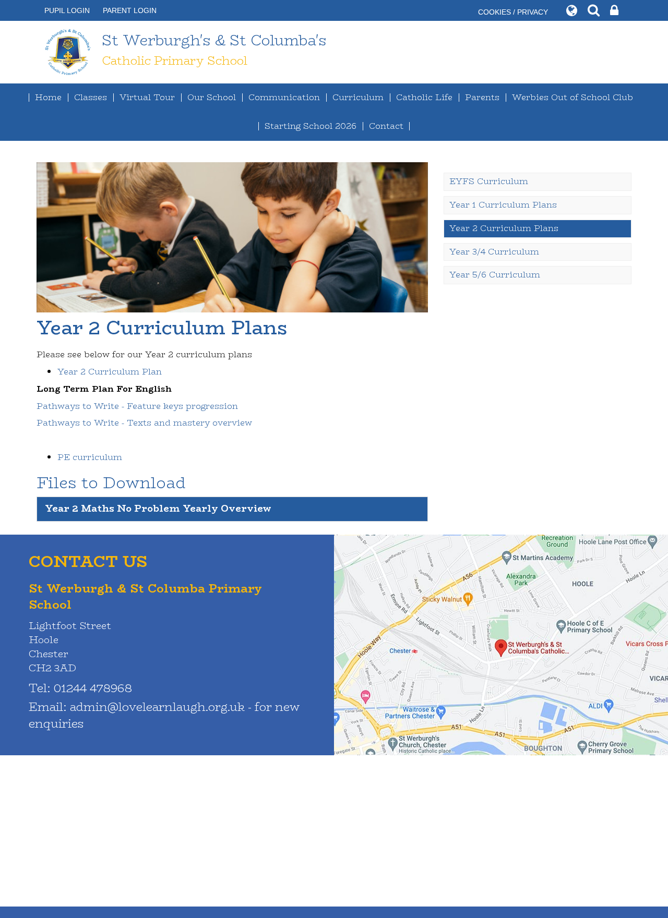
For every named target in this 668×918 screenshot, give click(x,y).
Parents (482, 97)
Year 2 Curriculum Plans (503, 228)
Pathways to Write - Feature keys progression (137, 406)
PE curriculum (89, 457)
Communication (284, 97)
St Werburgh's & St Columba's (214, 49)
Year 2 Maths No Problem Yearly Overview (158, 508)
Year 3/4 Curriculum (494, 251)
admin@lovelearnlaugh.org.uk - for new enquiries (164, 715)
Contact (386, 125)
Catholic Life (424, 97)
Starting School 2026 (310, 125)
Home (48, 97)
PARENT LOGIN (130, 10)
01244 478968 (93, 688)
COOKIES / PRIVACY (513, 12)
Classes (90, 97)
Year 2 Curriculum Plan (109, 371)
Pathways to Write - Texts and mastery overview (144, 422)
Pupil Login (67, 10)
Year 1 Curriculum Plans (503, 204)
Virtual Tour (147, 97)
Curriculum (358, 97)
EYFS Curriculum (488, 181)
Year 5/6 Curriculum (494, 274)
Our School (211, 97)
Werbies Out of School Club (572, 97)
